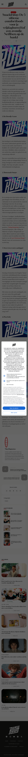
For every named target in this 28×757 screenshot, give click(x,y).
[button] (14, 385)
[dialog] (14, 378)
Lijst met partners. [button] (20, 394)
